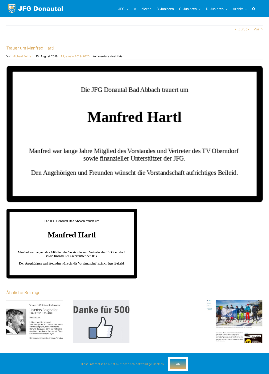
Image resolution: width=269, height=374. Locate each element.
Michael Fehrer (22, 56)
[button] (253, 8)
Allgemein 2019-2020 (75, 56)
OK (178, 363)
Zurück (243, 29)
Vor (256, 29)
